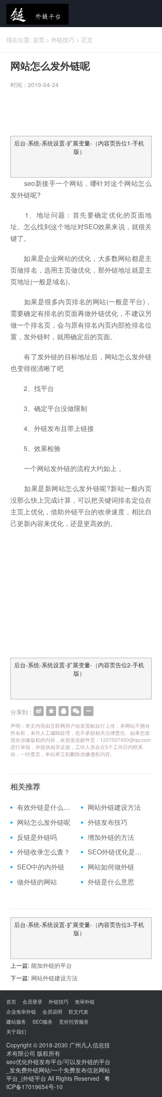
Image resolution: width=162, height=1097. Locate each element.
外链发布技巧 (108, 822)
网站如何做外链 (111, 867)
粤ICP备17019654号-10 (58, 1082)
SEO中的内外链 (40, 867)
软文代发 (78, 1011)
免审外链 (85, 1001)
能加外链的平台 (51, 965)
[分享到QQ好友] (64, 711)
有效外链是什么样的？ (46, 807)
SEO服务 (42, 1021)
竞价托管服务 (74, 1021)
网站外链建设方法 (114, 807)
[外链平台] (34, 13)
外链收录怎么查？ (43, 852)
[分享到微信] (76, 711)
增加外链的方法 (111, 837)
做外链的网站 (37, 882)
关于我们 (16, 1031)
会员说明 (52, 1011)
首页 (38, 39)
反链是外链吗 (37, 837)
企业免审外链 (21, 1011)
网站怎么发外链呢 (43, 822)
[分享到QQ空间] (51, 711)
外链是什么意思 (111, 882)
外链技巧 (62, 39)
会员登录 (32, 1001)
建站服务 (16, 1021)
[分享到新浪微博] (39, 711)
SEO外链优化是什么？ (116, 852)
